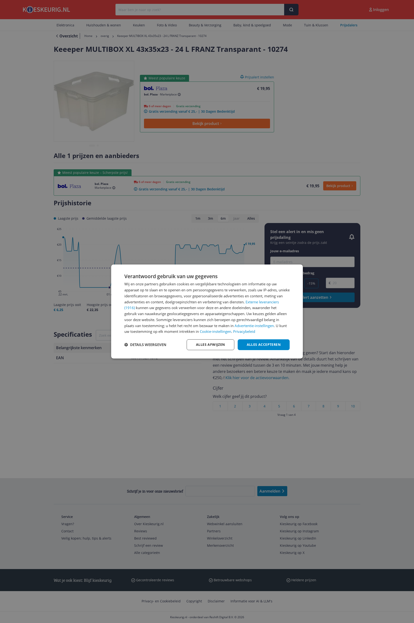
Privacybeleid (244, 331)
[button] (145, 344)
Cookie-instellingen (215, 331)
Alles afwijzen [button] (210, 344)
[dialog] (207, 311)
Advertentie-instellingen (254, 325)
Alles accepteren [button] (264, 344)
